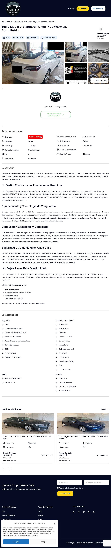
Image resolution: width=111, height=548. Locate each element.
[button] (55, 523)
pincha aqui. (40, 303)
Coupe (40, 515)
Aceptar (16, 542)
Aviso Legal (70, 543)
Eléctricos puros (50, 38)
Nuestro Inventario (8, 515)
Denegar (43, 542)
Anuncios (10, 22)
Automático (33, 38)
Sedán (30, 141)
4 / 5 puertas (87, 145)
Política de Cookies (102, 543)
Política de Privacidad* (74, 488)
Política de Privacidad (85, 543)
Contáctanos (6, 519)
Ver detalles (45, 455)
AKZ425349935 (34, 137)
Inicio (3, 22)
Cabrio (40, 519)
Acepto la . (71, 488)
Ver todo (103, 409)
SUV (40, 511)
